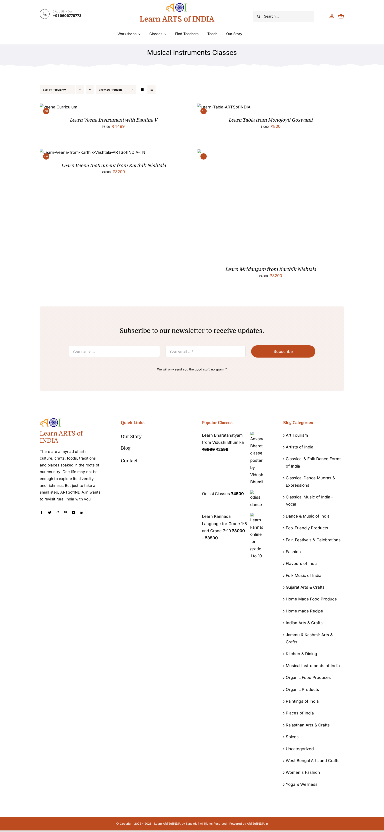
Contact (129, 460)
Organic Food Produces (308, 677)
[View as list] (151, 89)
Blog (125, 448)
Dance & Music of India (308, 516)
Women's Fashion (303, 772)
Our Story (131, 436)
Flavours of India (302, 563)
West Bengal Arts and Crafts (313, 760)
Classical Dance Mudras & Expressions (310, 481)
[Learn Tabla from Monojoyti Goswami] (223, 107)
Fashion (293, 551)
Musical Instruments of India (313, 665)
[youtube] (73, 512)
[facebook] (41, 512)
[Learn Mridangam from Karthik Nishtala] (252, 152)
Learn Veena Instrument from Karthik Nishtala (113, 165)
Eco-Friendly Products (307, 528)
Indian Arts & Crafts (304, 622)
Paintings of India (302, 701)
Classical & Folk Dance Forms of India (314, 462)
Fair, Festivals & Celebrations (313, 540)
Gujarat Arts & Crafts (305, 587)
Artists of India (299, 447)
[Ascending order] (90, 89)
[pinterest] (65, 512)
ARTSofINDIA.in (257, 823)
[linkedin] (81, 512)
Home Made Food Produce (311, 599)
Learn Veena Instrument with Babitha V (113, 120)
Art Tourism (297, 435)
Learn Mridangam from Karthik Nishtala (270, 269)
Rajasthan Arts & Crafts (308, 725)
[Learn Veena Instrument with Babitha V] (58, 107)
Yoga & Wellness (302, 784)
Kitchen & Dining (301, 653)
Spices (292, 736)
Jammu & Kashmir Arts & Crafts (309, 638)
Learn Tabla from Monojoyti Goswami (270, 120)
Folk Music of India (303, 575)
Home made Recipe (304, 611)
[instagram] (57, 512)
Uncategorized (300, 748)
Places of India (300, 713)
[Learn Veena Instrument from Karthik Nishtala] (92, 152)
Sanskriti (191, 823)
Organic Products (302, 689)
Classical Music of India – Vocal (309, 500)
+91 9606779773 (67, 15)
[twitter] (49, 512)
